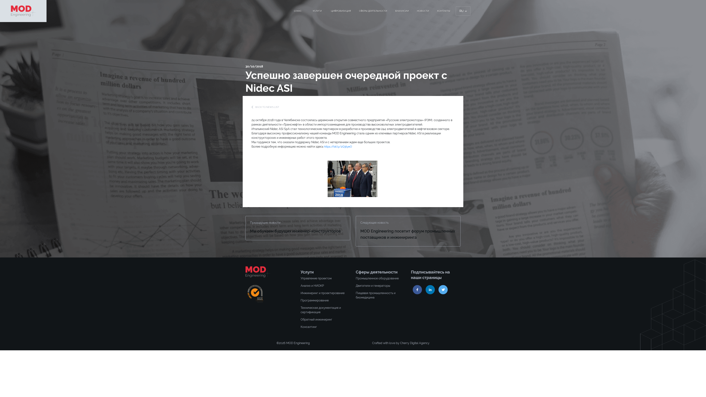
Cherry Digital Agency (414, 343)
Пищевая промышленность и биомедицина (375, 295)
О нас (298, 11)
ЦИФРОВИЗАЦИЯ (341, 11)
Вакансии (402, 11)
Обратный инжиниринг (316, 319)
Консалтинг (309, 327)
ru (461, 11)
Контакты (443, 11)
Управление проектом (316, 278)
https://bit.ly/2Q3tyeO (338, 146)
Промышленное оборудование (377, 278)
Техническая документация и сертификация (321, 310)
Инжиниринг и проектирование (323, 293)
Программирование (315, 300)
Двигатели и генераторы (373, 285)
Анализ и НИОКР (312, 285)
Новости (423, 11)
